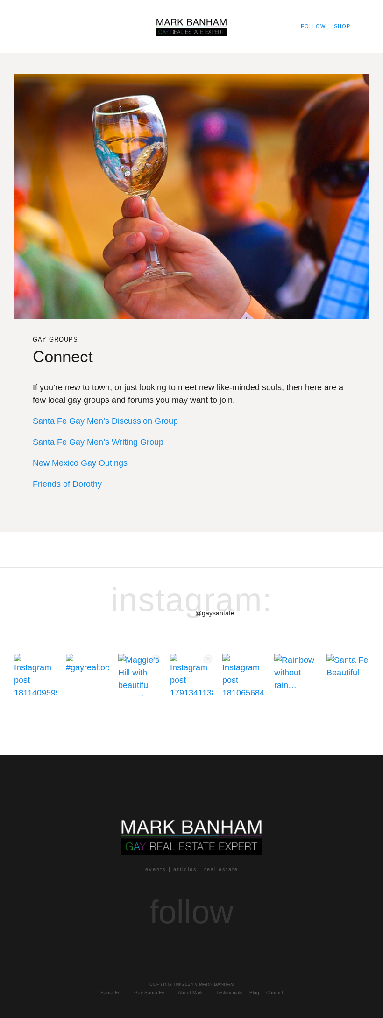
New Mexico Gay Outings (81, 463)
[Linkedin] (241, 946)
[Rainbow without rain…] (295, 675)
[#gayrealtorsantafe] (87, 675)
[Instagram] (142, 946)
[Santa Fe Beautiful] (347, 675)
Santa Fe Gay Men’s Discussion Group (105, 421)
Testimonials (229, 992)
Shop (342, 26)
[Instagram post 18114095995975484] (35, 675)
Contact (274, 992)
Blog (254, 992)
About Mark (190, 992)
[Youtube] (191, 946)
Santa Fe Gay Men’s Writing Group (98, 442)
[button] (21, 26)
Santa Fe (110, 992)
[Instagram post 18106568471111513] (243, 675)
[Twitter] (216, 946)
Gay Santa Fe (149, 992)
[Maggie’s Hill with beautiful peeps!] (139, 675)
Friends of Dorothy (67, 484)
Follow (313, 26)
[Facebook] (167, 946)
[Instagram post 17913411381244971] (191, 675)
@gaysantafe (214, 613)
